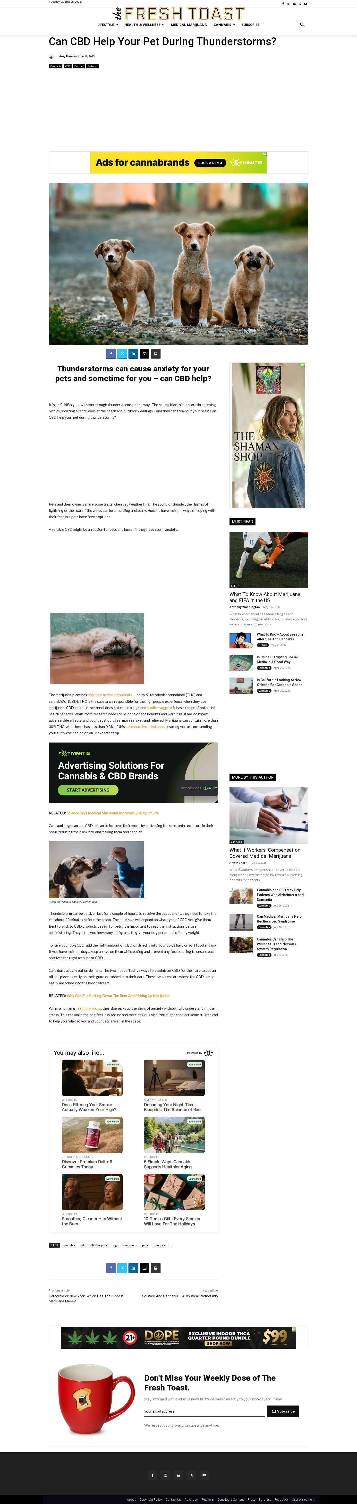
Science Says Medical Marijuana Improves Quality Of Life (113, 813)
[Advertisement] (178, 108)
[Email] (144, 354)
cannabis (69, 1245)
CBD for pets (98, 1245)
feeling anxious (88, 1008)
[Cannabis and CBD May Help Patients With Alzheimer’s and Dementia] (241, 896)
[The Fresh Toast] (178, 13)
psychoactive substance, (145, 726)
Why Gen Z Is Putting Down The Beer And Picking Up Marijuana (118, 995)
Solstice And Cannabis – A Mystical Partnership (180, 1296)
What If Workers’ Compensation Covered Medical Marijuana (265, 853)
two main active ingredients (110, 695)
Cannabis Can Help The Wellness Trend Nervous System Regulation (276, 944)
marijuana (130, 1245)
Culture (78, 66)
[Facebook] (111, 354)
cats (82, 1245)
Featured (92, 66)
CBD (67, 66)
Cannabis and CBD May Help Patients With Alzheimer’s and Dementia (280, 895)
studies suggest (159, 707)
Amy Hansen (68, 56)
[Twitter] (122, 354)
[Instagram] (165, 1475)
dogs (115, 1245)
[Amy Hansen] (52, 56)
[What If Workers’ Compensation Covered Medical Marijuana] (269, 815)
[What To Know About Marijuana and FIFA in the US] (269, 560)
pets (145, 1245)
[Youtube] (204, 1475)
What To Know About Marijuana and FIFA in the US (265, 597)
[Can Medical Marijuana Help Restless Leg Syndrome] (241, 922)
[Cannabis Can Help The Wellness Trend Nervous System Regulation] (241, 945)
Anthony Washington (245, 607)
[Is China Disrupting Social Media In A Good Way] (241, 663)
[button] (302, 25)
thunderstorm (162, 1245)
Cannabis (55, 66)
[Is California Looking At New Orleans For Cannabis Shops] (241, 686)
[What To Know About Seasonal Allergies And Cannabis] (241, 640)
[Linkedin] (133, 354)
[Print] (156, 354)
